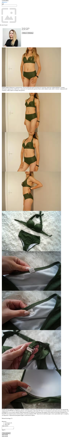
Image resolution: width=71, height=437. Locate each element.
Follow (24, 33)
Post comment (6, 433)
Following (30, 33)
